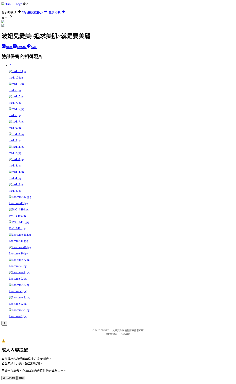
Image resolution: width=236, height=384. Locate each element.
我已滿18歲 (9, 378)
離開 (21, 378)
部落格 (22, 47)
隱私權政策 (111, 334)
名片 (34, 47)
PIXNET (105, 330)
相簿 (9, 47)
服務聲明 (126, 334)
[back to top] (4, 323)
